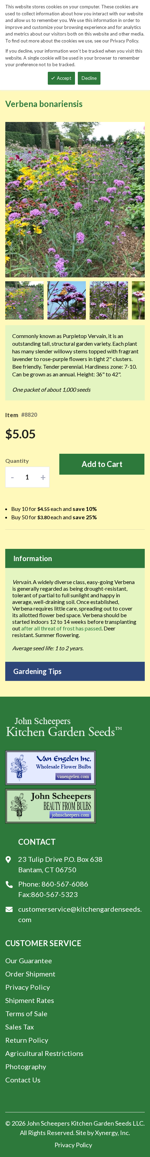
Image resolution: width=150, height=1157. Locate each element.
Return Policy (26, 1040)
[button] (26, 300)
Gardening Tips (37, 671)
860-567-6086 (65, 884)
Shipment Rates (29, 1000)
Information (32, 558)
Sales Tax (19, 1026)
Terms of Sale (26, 1013)
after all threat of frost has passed (61, 628)
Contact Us (22, 1079)
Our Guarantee (28, 960)
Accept (64, 78)
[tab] (75, 558)
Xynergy (106, 1132)
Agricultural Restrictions (44, 1053)
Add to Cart (102, 464)
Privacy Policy (27, 987)
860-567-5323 (54, 894)
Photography (25, 1066)
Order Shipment (30, 974)
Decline (89, 78)
